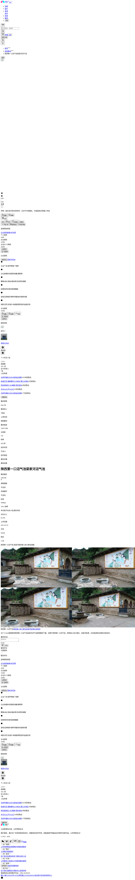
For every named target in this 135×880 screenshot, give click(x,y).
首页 (6, 48)
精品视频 (10, 847)
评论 (6, 645)
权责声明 (23, 871)
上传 (10, 35)
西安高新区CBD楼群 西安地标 (11, 385)
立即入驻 (23, 856)
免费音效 (10, 856)
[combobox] (3, 25)
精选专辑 (16, 847)
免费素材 (23, 847)
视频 (6, 6)
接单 (6, 16)
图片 (6, 9)
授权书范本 (11, 259)
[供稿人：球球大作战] (67, 337)
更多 (7, 20)
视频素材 (8, 51)
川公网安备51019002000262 (25, 875)
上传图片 (4, 851)
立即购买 (4, 249)
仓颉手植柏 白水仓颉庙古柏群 (11, 377)
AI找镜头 (10, 861)
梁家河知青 (30, 629)
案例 (6, 18)
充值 (6, 35)
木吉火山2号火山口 (7, 389)
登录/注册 (4, 37)
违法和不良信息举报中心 (43, 875)
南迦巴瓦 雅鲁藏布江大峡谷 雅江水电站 (14, 381)
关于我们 (4, 871)
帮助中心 (16, 871)
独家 (3, 57)
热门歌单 (16, 856)
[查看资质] (3, 353)
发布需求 (4, 866)
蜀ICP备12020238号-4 (8, 875)
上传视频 (4, 847)
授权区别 (4, 259)
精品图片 (10, 851)
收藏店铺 (4, 397)
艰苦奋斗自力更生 (19, 629)
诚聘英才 (10, 871)
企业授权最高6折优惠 (8, 232)
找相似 (22, 222)
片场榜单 (17, 861)
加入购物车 (5, 251)
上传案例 (4, 861)
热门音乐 (4, 856)
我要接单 (15, 866)
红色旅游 (37, 629)
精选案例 (23, 861)
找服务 (10, 866)
